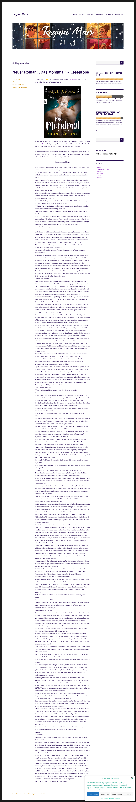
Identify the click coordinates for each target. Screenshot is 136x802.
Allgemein (15, 82)
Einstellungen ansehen (122, 794)
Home (75, 14)
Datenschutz (111, 798)
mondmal (14, 84)
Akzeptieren (93, 794)
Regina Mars (20, 14)
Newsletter (99, 14)
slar (23, 84)
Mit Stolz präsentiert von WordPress (37, 794)
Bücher (81, 14)
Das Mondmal (73, 79)
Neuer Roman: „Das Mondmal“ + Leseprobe (50, 72)
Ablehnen (105, 794)
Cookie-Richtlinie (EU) (103, 169)
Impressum (117, 798)
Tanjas (67, 144)
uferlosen (44, 144)
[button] (132, 778)
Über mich (90, 14)
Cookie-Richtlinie (104, 798)
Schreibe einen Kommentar (19, 87)
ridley (19, 84)
